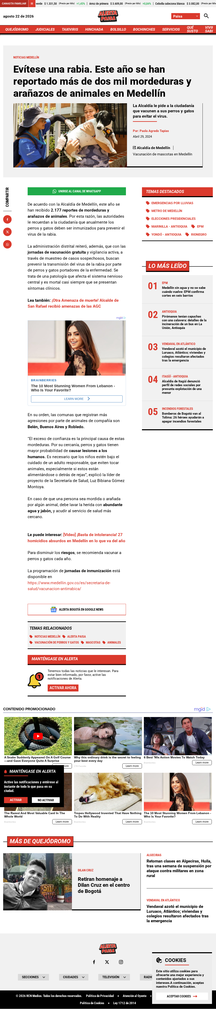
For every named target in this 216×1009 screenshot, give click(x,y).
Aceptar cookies (179, 996)
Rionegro (199, 234)
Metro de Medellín (166, 211)
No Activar (46, 800)
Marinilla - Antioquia (169, 226)
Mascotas (93, 642)
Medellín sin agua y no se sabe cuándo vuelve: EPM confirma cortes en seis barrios (183, 291)
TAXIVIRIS (70, 29)
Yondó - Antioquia (166, 234)
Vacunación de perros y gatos (57, 642)
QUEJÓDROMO (16, 29)
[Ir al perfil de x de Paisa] (107, 962)
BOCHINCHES (144, 29)
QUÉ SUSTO (192, 29)
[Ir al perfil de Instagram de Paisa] (121, 962)
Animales (114, 642)
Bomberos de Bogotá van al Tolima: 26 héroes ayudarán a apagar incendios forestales (183, 417)
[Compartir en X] (7, 232)
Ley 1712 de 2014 (124, 1003)
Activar (16, 800)
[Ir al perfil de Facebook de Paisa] (94, 962)
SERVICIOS (171, 29)
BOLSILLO (118, 29)
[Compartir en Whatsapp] (7, 244)
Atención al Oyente (134, 996)
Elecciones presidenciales (173, 219)
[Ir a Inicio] (108, 16)
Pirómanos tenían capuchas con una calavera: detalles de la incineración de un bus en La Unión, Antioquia (184, 322)
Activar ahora (63, 687)
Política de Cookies (181, 987)
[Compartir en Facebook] (7, 219)
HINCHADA (94, 29)
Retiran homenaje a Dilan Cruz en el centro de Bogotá (104, 885)
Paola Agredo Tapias (154, 131)
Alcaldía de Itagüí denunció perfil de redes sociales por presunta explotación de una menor (182, 387)
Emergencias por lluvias (172, 203)
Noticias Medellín (47, 636)
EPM (200, 226)
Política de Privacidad (100, 996)
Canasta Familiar (14, 3)
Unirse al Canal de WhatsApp (79, 191)
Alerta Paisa (76, 636)
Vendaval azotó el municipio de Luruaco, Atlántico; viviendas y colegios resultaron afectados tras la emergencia (184, 354)
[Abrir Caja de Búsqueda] (206, 16)
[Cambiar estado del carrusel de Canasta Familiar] (31, 3)
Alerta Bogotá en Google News (81, 609)
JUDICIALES (45, 29)
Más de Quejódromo (40, 841)
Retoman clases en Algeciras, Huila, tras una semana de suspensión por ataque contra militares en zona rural (179, 868)
